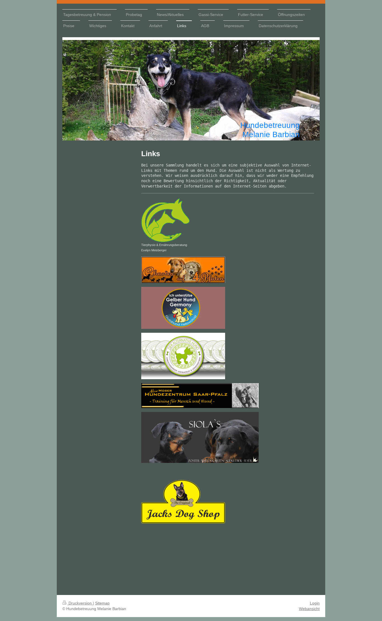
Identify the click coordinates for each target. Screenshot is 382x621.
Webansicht (309, 608)
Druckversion (80, 603)
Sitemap (102, 603)
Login (315, 603)
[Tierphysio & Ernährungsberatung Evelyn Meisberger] (165, 219)
